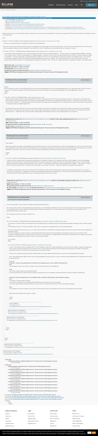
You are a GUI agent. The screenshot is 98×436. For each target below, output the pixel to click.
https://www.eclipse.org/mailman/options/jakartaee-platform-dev (30, 28)
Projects (70, 5)
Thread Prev (17, 16)
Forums (52, 423)
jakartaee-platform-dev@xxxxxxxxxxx (20, 22)
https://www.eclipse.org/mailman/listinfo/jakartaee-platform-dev (29, 27)
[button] (82, 5)
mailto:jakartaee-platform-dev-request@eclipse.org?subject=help (26, 25)
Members (51, 5)
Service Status (76, 426)
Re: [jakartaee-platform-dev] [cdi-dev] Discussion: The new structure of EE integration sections (32, 361)
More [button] (76, 5)
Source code (13, 9)
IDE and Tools (76, 413)
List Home (42, 16)
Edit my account (85, 1)
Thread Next (23, 16)
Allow (94, 432)
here (41, 248)
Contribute (7, 9)
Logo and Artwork (9, 423)
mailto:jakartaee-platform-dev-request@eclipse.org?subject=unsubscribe (66, 28)
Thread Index (36, 16)
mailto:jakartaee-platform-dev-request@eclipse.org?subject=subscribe (64, 27)
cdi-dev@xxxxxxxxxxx (42, 245)
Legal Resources (32, 423)
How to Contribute (54, 418)
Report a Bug (53, 413)
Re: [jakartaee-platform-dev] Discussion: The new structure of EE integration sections (34, 394)
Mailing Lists (53, 421)
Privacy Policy (31, 413)
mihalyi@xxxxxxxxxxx (21, 19)
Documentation (54, 416)
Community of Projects (78, 416)
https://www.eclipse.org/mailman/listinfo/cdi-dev (39, 306)
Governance (8, 421)
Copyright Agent (32, 418)
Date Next (10, 16)
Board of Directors (9, 426)
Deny (89, 432)
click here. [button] (83, 433)
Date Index (29, 16)
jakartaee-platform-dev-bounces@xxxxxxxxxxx (35, 119)
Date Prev (5, 16)
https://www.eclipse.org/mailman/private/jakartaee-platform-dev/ (28, 24)
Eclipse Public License (33, 421)
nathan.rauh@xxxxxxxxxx (21, 68)
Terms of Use (31, 416)
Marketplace (53, 426)
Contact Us (8, 416)
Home (2, 9)
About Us (7, 413)
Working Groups (60, 5)
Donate (92, 5)
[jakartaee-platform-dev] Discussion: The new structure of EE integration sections (29, 366)
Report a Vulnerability (78, 423)
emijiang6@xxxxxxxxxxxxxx (22, 65)
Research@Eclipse (77, 421)
